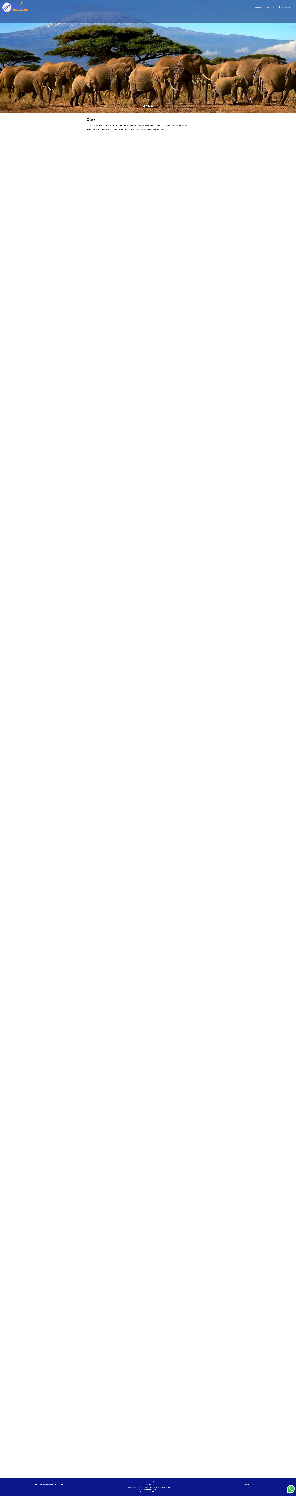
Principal (257, 7)
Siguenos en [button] (284, 7)
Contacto (270, 7)
